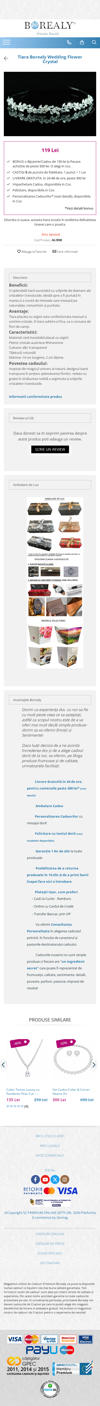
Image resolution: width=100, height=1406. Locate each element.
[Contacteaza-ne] (69, 42)
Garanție (53, 851)
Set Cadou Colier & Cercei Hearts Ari (71, 1092)
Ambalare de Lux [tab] (26, 484)
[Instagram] (64, 1179)
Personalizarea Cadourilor (56, 816)
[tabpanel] (50, 104)
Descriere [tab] (20, 277)
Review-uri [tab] (23, 418)
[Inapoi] (4, 58)
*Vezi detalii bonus (79, 208)
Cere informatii (67, 251)
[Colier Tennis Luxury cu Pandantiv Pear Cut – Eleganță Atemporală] (26, 1059)
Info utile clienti (50, 1136)
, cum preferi (56, 892)
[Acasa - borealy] (50, 28)
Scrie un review (50, 449)
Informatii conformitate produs (35, 396)
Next (92, 109)
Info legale (50, 1145)
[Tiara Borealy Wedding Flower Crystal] (50, 104)
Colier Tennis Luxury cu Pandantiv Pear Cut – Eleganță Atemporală (22, 1092)
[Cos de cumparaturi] (82, 42)
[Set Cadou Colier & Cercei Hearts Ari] (73, 1059)
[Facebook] (35, 1179)
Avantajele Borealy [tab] (27, 700)
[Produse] (7, 44)
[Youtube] (45, 1179)
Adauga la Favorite (34, 251)
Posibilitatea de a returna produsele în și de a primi (57, 875)
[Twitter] (55, 1179)
